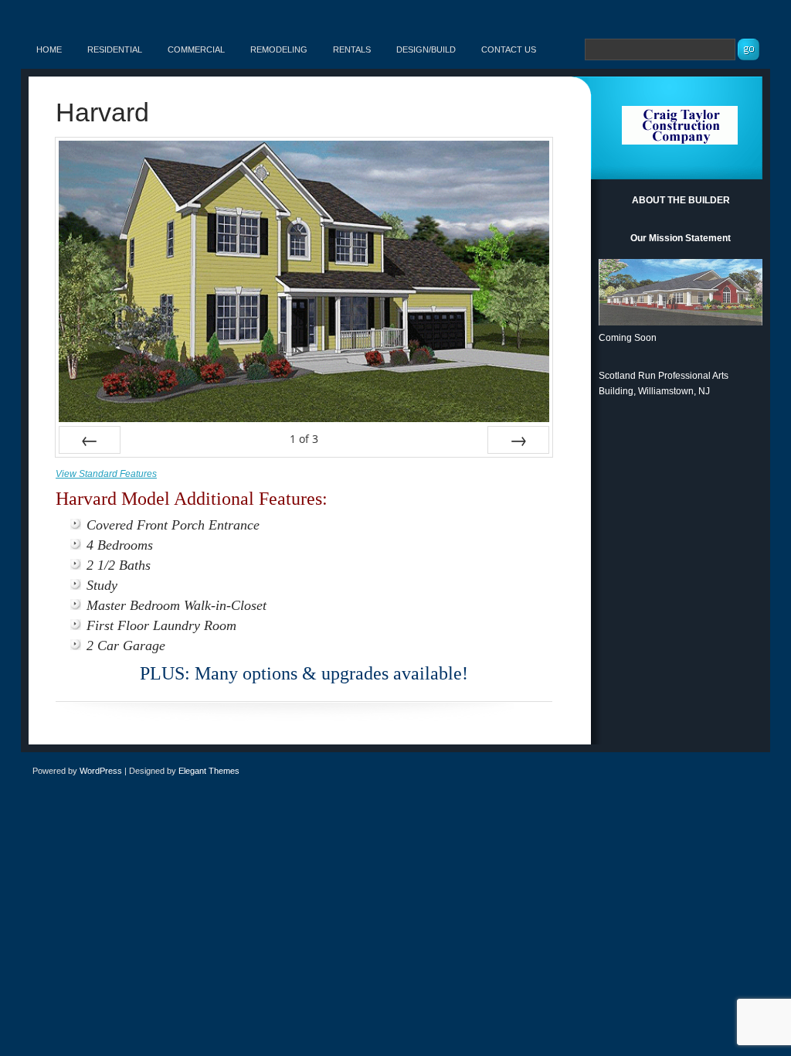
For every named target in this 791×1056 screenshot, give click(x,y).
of (304, 438)
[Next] (518, 440)
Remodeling (278, 49)
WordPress (101, 770)
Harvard (102, 112)
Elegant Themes (208, 770)
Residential (114, 49)
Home (49, 49)
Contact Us (508, 49)
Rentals (352, 49)
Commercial (196, 49)
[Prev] (90, 440)
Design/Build (426, 49)
